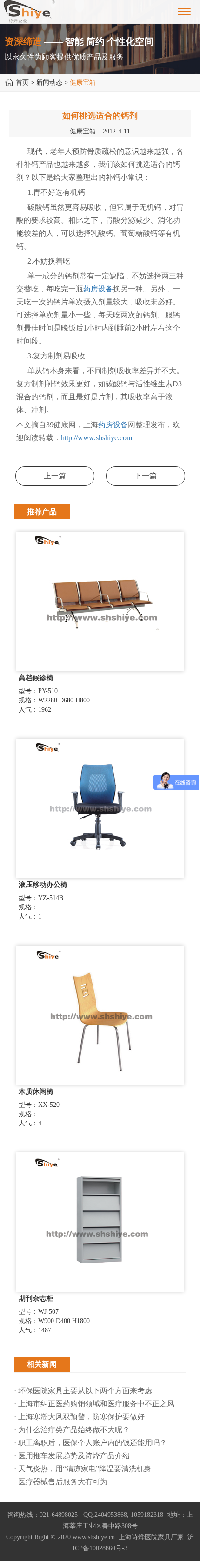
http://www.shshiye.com (96, 438)
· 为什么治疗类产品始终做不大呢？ (72, 1430)
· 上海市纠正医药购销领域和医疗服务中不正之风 (94, 1404)
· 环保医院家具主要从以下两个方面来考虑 (83, 1391)
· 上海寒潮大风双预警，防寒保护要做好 (79, 1417)
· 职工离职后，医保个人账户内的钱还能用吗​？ (90, 1443)
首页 (22, 82)
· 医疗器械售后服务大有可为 (60, 1482)
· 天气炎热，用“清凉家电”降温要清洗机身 (82, 1469)
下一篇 (145, 476)
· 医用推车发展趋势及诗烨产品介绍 (72, 1456)
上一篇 (55, 476)
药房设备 (98, 289)
